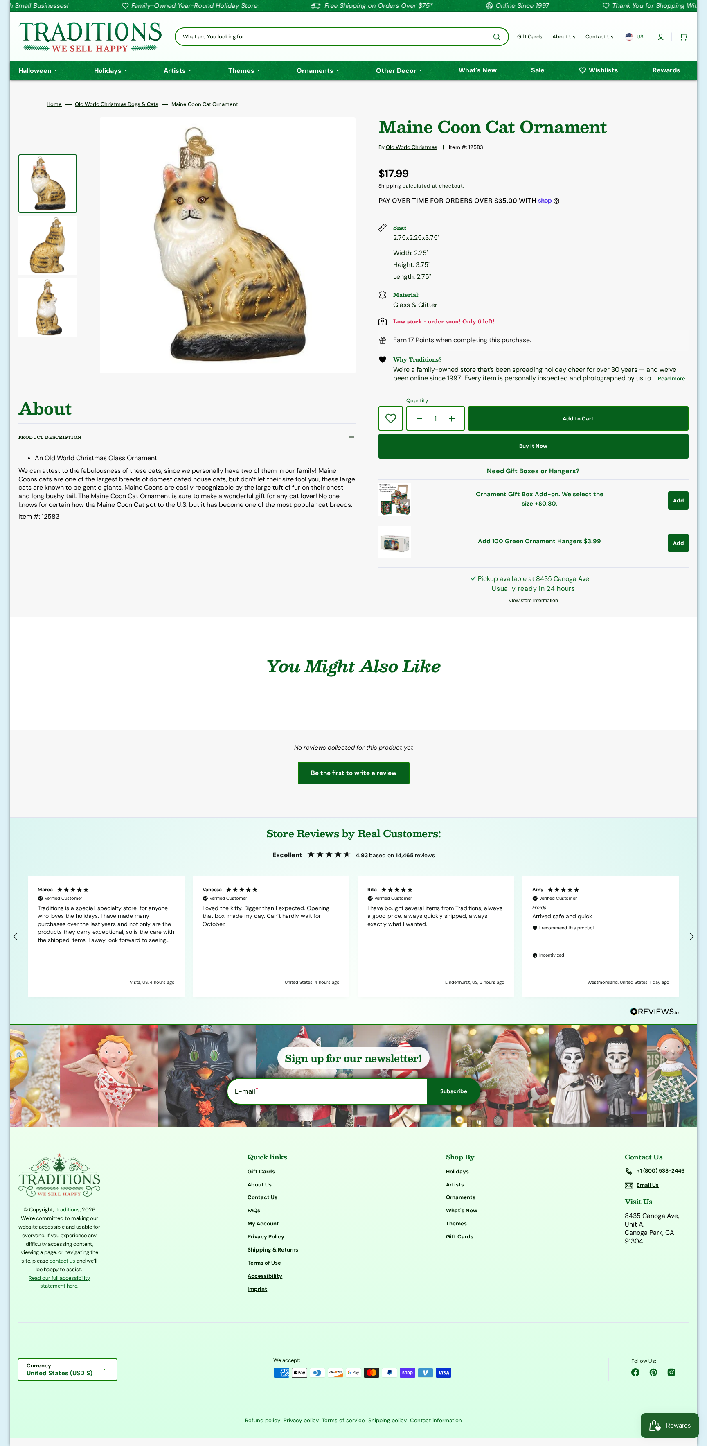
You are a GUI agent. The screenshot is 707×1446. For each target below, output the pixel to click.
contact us (62, 1260)
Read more (671, 378)
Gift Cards (261, 1171)
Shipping (389, 186)
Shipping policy (387, 1420)
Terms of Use (264, 1262)
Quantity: (417, 401)
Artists (455, 1184)
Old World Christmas (411, 147)
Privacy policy (301, 1420)
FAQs (254, 1210)
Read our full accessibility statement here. (59, 1282)
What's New (461, 1210)
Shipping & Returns (273, 1249)
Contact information (436, 1420)
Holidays (457, 1171)
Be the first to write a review (353, 773)
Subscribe (453, 1091)
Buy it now (533, 446)
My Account (263, 1223)
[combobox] (342, 36)
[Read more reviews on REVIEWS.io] (654, 1012)
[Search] (498, 37)
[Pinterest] (653, 1372)
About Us (260, 1184)
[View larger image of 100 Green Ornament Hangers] (394, 556)
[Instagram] (671, 1372)
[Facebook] (635, 1372)
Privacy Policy (266, 1236)
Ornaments (460, 1197)
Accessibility (265, 1275)
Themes (456, 1223)
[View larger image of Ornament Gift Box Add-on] (394, 513)
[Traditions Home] (90, 37)
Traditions (68, 1209)
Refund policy (262, 1420)
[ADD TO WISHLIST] (390, 418)
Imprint (257, 1289)
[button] (661, 37)
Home (54, 104)
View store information (533, 600)
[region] (353, 936)
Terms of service (343, 1420)
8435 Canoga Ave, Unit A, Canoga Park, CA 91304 (652, 1228)
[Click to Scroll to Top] (692, 1398)
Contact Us (262, 1197)
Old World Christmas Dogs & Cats (116, 104)
